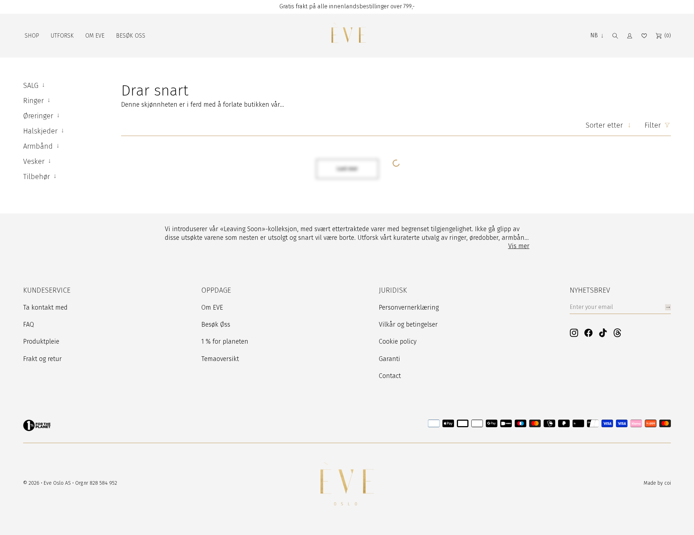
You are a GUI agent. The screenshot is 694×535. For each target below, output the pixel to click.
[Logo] (348, 35)
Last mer (347, 169)
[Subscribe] (668, 307)
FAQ (28, 324)
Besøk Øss (215, 324)
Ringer (34, 100)
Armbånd (39, 146)
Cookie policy (397, 341)
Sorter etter (604, 125)
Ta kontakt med (45, 307)
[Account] (629, 35)
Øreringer (39, 115)
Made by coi (657, 483)
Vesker (35, 161)
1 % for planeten (224, 341)
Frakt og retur (42, 359)
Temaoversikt (220, 359)
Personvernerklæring (409, 307)
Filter (652, 125)
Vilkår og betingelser (408, 324)
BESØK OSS (130, 35)
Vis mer (519, 246)
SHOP (32, 35)
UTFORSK (62, 35)
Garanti (389, 359)
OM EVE (94, 35)
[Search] (615, 35)
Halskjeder (41, 131)
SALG (31, 85)
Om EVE (212, 307)
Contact (390, 376)
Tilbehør (37, 176)
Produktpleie (41, 341)
